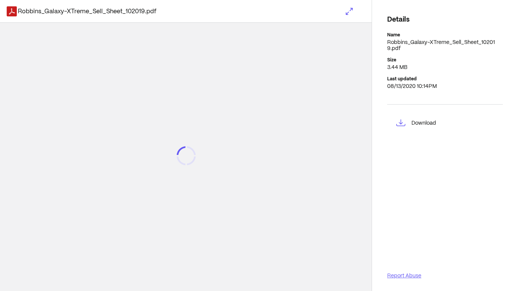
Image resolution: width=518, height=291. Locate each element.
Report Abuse (404, 275)
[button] (349, 11)
